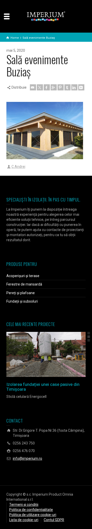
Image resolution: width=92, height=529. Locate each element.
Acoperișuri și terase (22, 276)
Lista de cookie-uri (23, 520)
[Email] (33, 87)
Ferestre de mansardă (24, 284)
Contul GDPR (54, 520)
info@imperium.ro (27, 458)
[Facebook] (47, 87)
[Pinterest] (60, 87)
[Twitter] (40, 87)
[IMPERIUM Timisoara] (46, 16)
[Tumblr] (67, 87)
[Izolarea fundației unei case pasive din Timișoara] (53, 354)
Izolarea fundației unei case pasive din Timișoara (42, 387)
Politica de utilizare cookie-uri (32, 515)
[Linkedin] (74, 87)
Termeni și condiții (23, 505)
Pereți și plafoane (20, 293)
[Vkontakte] (81, 87)
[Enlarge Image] (38, 354)
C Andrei (18, 167)
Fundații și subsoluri (22, 301)
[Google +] (54, 87)
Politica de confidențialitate (31, 510)
